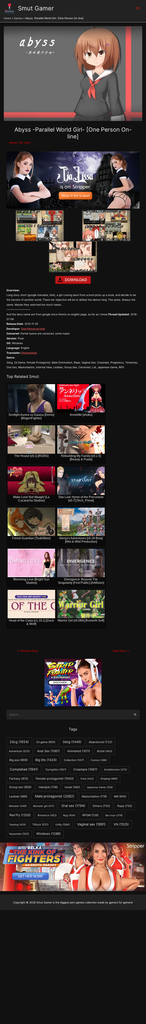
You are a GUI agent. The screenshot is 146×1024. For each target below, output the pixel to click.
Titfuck (40, 824)
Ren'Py (20, 815)
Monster (18, 805)
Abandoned (100, 742)
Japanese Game (100, 787)
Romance (47, 815)
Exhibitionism (115, 769)
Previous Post (27, 651)
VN (121, 824)
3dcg (72, 742)
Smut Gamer (36, 8)
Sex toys (114, 815)
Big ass (18, 760)
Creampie (85, 769)
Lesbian (18, 796)
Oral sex (73, 806)
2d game (45, 742)
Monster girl (43, 805)
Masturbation (94, 796)
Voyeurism (19, 833)
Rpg (69, 815)
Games (13, 142)
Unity (62, 824)
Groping (109, 778)
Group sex (20, 787)
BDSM (104, 751)
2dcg (19, 742)
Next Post (121, 651)
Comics (99, 760)
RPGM (90, 815)
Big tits (46, 760)
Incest (72, 787)
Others (101, 806)
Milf (120, 796)
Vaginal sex (91, 824)
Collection (74, 760)
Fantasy (18, 778)
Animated (78, 751)
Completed (24, 769)
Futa (87, 778)
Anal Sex (48, 751)
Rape (124, 806)
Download (76, 280)
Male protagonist (54, 796)
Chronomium (29, 352)
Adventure (19, 751)
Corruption (55, 769)
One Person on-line (33, 328)
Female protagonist (55, 778)
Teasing (17, 824)
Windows (48, 834)
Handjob (48, 787)
